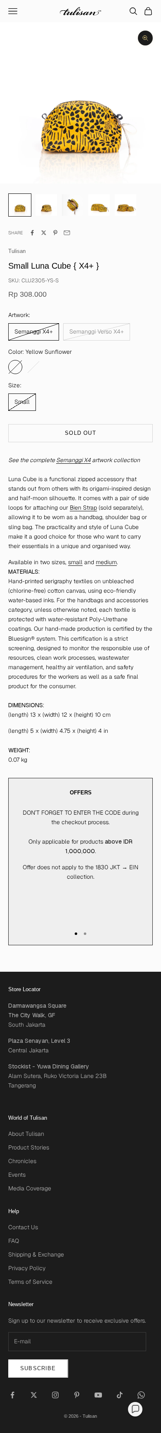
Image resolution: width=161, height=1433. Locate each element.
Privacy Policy (26, 1268)
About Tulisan (26, 1133)
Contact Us (23, 1227)
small (75, 562)
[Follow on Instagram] (55, 1395)
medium (106, 562)
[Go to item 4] (125, 205)
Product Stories (28, 1147)
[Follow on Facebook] (12, 1395)
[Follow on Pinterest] (77, 1395)
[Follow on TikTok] (120, 1395)
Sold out (80, 433)
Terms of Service (30, 1281)
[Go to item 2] (72, 205)
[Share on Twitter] (43, 232)
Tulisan (17, 251)
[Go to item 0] (19, 205)
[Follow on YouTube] (98, 1395)
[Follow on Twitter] (34, 1395)
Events (17, 1174)
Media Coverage (29, 1188)
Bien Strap (83, 507)
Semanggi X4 (73, 460)
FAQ (13, 1241)
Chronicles (22, 1161)
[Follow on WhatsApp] (141, 1395)
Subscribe (38, 1368)
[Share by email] (67, 232)
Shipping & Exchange (36, 1254)
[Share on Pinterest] (55, 232)
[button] (135, 1409)
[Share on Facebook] (32, 232)
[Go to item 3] (99, 205)
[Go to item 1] (46, 205)
